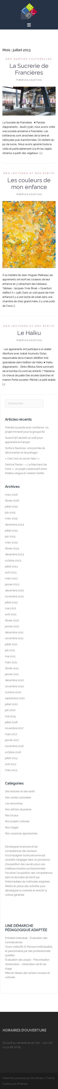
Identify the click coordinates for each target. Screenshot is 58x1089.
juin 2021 (10, 650)
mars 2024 (11, 542)
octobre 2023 (13, 560)
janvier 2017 (12, 740)
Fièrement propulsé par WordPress (23, 1078)
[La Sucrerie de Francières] (29, 100)
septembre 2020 (15, 698)
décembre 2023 (14, 554)
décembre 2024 (14, 524)
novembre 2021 (14, 638)
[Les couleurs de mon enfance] (29, 234)
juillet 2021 (11, 644)
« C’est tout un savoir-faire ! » (22, 458)
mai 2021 (10, 656)
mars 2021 (11, 662)
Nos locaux (11, 815)
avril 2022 (10, 614)
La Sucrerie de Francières (29, 69)
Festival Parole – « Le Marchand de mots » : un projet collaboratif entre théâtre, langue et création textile (26, 469)
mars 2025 (11, 518)
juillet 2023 (11, 566)
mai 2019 (10, 716)
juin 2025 (10, 512)
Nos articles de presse (18, 809)
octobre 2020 (13, 692)
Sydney (6, 1083)
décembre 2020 (14, 680)
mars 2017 (11, 734)
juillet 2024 (11, 530)
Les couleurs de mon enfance (29, 183)
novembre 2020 (14, 686)
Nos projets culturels (17, 821)
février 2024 (12, 548)
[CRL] (29, 11)
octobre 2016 (13, 752)
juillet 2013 (11, 758)
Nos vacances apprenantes (21, 833)
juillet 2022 (11, 602)
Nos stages (12, 827)
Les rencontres (14, 803)
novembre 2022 (14, 596)
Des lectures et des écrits (29, 173)
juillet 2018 (11, 722)
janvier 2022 (12, 626)
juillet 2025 (11, 506)
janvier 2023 (12, 584)
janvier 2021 (12, 674)
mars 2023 (11, 578)
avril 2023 (10, 572)
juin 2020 (10, 710)
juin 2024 (10, 536)
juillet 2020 (11, 704)
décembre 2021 (14, 632)
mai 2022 (10, 608)
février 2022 (12, 620)
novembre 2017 (14, 728)
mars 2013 (11, 770)
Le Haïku (29, 332)
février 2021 (12, 668)
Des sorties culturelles (29, 59)
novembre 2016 (14, 746)
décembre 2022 (14, 590)
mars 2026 (11, 494)
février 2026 (12, 500)
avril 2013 (10, 764)
